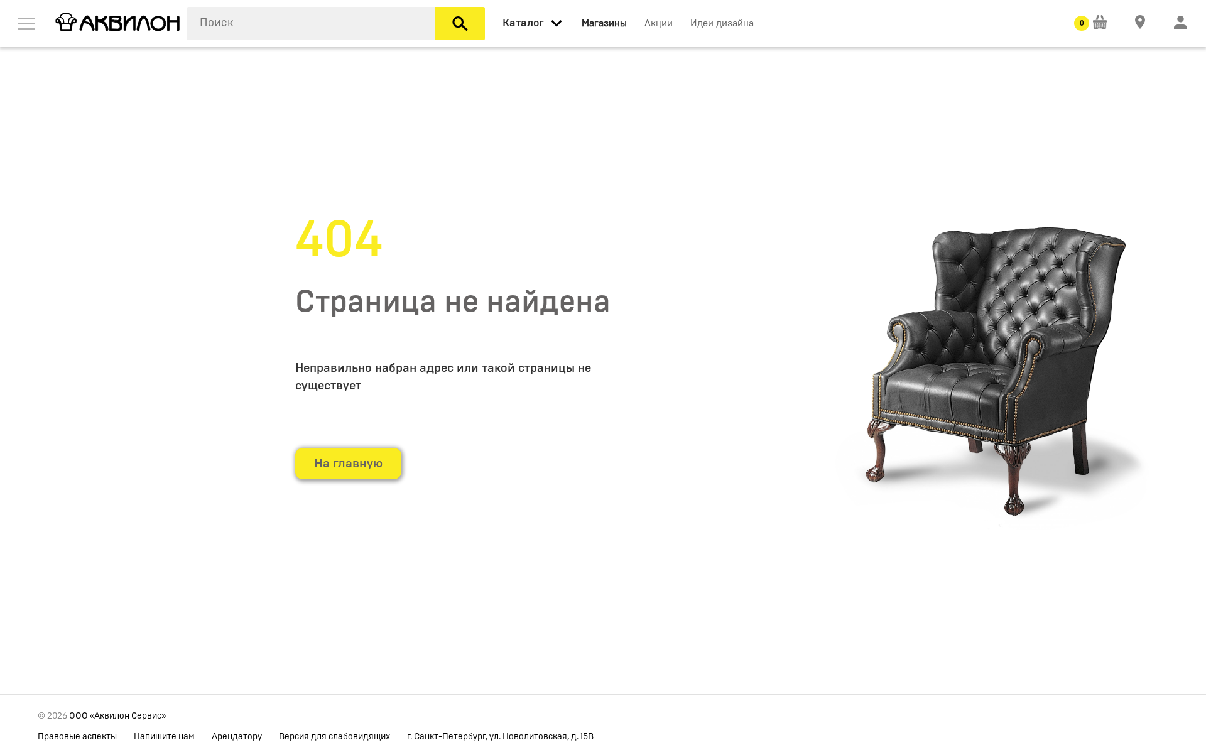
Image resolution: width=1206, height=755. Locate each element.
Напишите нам (164, 736)
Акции (658, 23)
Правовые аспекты (77, 736)
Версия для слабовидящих (334, 736)
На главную (348, 463)
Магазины (604, 23)
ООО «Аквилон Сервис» (117, 716)
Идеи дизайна (722, 23)
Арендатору (237, 736)
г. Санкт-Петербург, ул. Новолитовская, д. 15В (500, 736)
